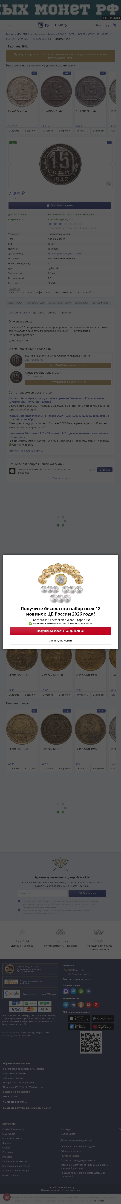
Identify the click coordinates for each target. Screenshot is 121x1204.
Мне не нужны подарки (60, 640)
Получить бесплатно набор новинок (60, 630)
